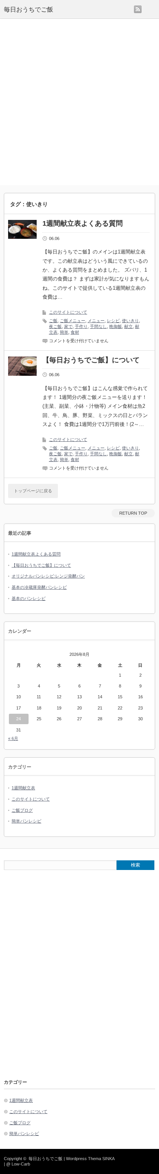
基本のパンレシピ (29, 598)
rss (138, 9)
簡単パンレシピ (26, 821)
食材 (75, 332)
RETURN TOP (133, 513)
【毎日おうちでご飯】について (91, 360)
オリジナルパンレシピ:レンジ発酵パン (48, 576)
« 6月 (13, 738)
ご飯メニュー (72, 320)
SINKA (108, 1158)
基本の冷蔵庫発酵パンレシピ (39, 587)
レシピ (113, 320)
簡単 (64, 332)
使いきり (130, 320)
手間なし (98, 326)
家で (68, 326)
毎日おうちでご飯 (28, 9)
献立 (128, 326)
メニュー (96, 320)
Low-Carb (21, 1164)
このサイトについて (68, 312)
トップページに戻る (33, 490)
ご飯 (53, 320)
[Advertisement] (79, 101)
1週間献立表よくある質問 (82, 223)
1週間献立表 (23, 787)
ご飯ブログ (22, 810)
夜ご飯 (55, 326)
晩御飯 (115, 326)
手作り (81, 326)
